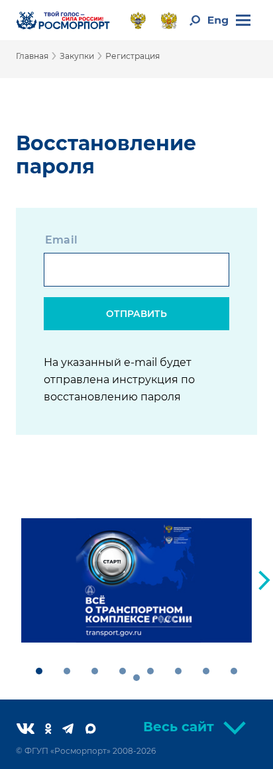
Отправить (136, 313)
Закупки (77, 56)
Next (264, 580)
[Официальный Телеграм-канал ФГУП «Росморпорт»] (73, 730)
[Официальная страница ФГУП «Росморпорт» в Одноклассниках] (53, 730)
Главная (32, 56)
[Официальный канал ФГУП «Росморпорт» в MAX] (96, 730)
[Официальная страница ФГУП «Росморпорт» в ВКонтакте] (31, 730)
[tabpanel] (136, 580)
